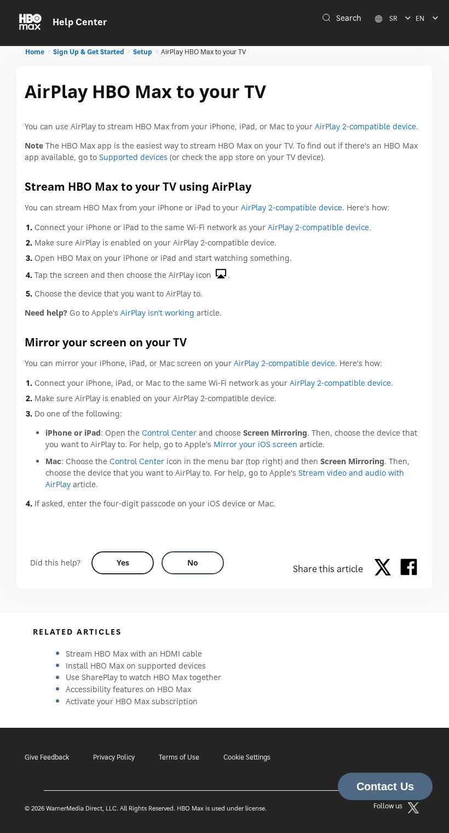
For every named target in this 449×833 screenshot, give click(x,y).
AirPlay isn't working (157, 312)
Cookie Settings (246, 757)
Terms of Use (179, 757)
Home (34, 51)
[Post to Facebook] (409, 569)
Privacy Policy (114, 757)
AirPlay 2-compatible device (365, 126)
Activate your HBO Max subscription (132, 701)
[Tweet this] (385, 569)
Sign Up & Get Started (88, 51)
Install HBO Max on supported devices (136, 665)
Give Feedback (47, 757)
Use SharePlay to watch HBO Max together (143, 677)
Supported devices (133, 157)
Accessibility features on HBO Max (128, 689)
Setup (142, 51)
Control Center (169, 432)
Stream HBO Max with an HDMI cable (134, 653)
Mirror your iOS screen (255, 444)
